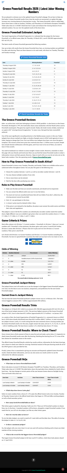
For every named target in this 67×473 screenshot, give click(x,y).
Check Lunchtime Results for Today (34, 114)
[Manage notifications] (63, 469)
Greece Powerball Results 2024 (34, 57)
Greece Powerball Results (38, 470)
